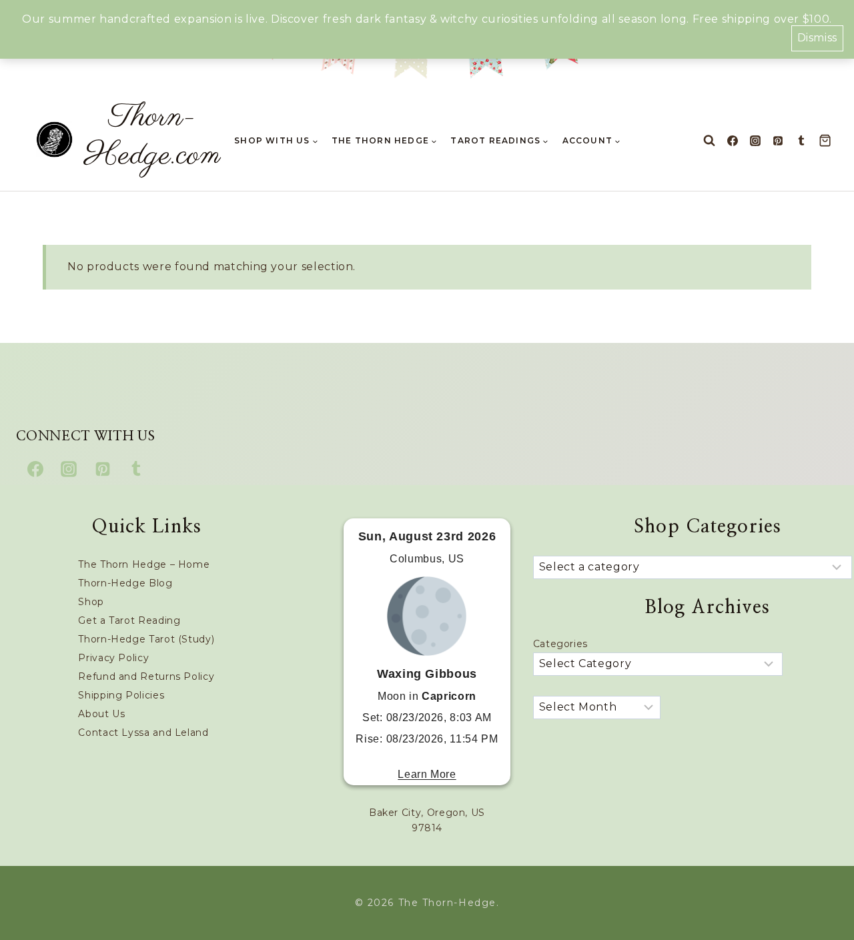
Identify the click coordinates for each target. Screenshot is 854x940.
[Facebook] (732, 140)
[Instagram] (755, 140)
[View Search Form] (709, 141)
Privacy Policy (113, 658)
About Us (101, 714)
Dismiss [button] (817, 37)
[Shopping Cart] (828, 140)
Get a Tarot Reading (129, 620)
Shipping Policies (121, 695)
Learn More (427, 774)
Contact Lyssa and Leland (143, 733)
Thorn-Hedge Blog (125, 583)
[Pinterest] (778, 140)
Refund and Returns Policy (146, 676)
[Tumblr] (801, 140)
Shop (91, 602)
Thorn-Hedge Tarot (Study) (146, 639)
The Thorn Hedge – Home (143, 564)
